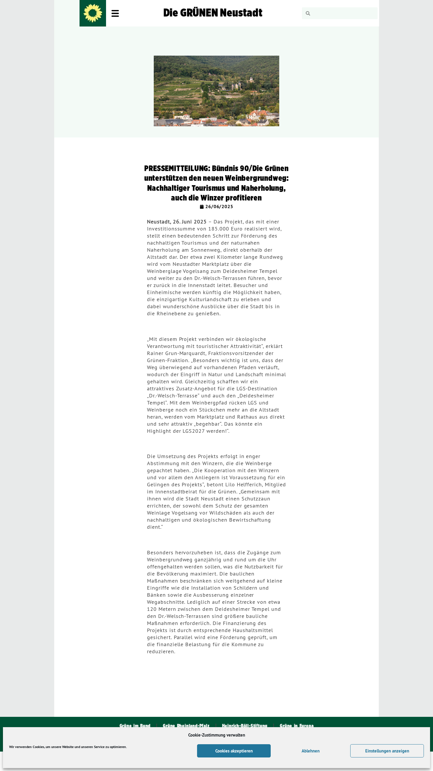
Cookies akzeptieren (234, 751)
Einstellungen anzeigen (387, 751)
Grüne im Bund (135, 726)
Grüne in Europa (296, 726)
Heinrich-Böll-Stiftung (245, 726)
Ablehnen (311, 751)
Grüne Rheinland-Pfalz (186, 726)
